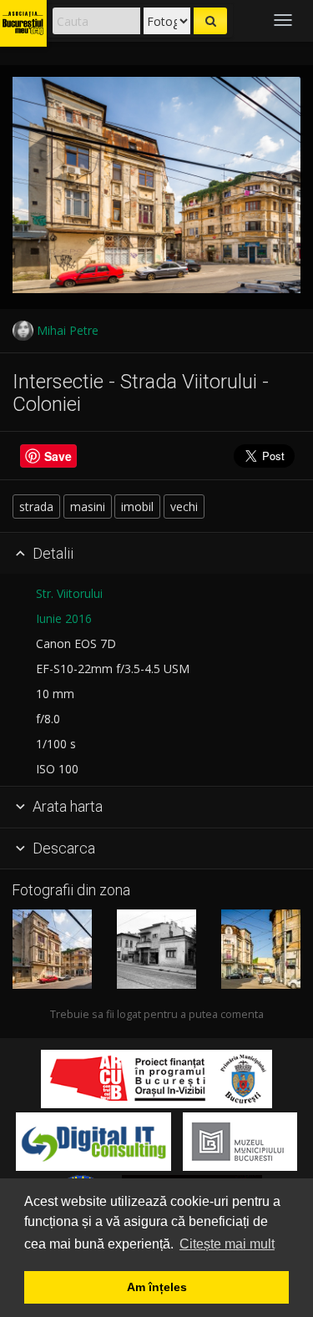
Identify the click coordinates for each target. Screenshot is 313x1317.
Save (58, 456)
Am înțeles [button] (157, 1287)
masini (87, 506)
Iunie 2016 (64, 618)
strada (36, 506)
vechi (184, 506)
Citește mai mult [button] (227, 1244)
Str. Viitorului (69, 593)
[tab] (156, 554)
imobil (137, 506)
